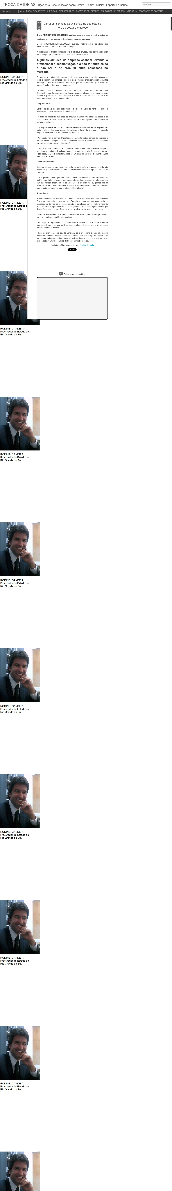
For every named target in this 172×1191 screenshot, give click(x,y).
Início (22, 11)
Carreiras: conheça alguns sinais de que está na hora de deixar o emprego (72, 25)
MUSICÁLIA (132, 11)
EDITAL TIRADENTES (35, 11)
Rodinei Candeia (87, 245)
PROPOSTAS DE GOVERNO (151, 11)
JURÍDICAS (52, 11)
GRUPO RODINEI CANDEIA (113, 11)
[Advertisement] (122, 63)
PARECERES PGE (66, 11)
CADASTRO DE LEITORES (87, 11)
